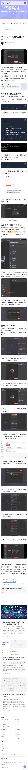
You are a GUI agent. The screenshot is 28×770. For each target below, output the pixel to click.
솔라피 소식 (24, 23)
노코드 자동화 (12, 23)
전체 (3, 23)
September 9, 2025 (18, 584)
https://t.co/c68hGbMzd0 (9, 582)
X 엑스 (2, 748)
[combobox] (14, 29)
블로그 (2, 744)
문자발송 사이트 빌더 (5, 726)
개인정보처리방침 (12, 754)
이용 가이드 (17, 736)
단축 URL (3, 734)
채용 (2, 750)
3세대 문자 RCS (4, 722)
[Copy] (25, 106)
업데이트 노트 (17, 734)
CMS (2, 736)
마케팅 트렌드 (18, 23)
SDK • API (17, 738)
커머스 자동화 (6, 23)
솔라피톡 (3, 732)
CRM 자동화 (17, 719)
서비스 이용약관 (4, 754)
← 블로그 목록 (4, 602)
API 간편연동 (3, 724)
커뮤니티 (3, 746)
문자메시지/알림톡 (4, 719)
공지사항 (16, 732)
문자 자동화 (17, 724)
